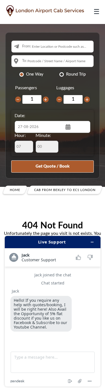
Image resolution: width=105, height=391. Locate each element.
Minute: (43, 135)
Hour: (20, 135)
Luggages (65, 88)
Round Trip (76, 74)
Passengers (26, 88)
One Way (34, 74)
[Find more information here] (52, 311)
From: (26, 46)
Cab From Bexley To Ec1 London (64, 189)
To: (24, 61)
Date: (20, 116)
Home (15, 189)
